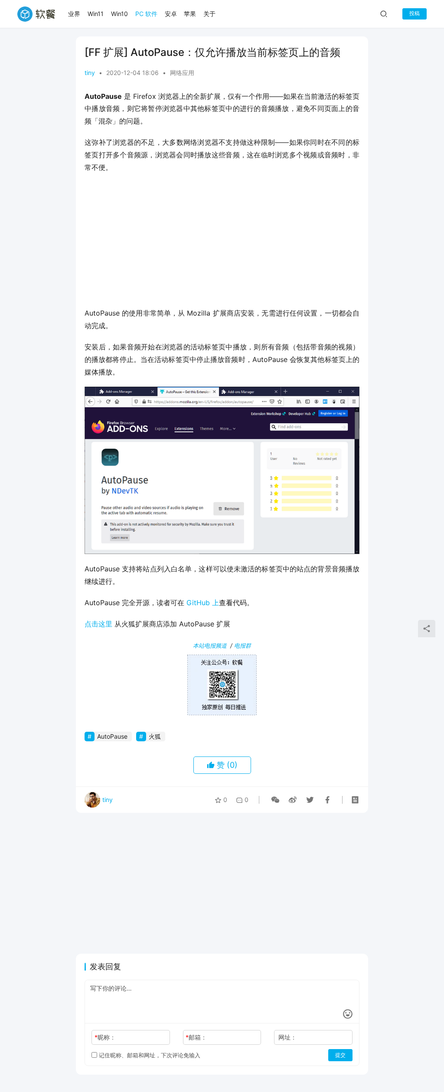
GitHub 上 (202, 602)
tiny (90, 72)
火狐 (155, 736)
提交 (340, 1055)
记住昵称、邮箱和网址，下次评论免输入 (148, 1055)
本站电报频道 (210, 645)
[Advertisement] (222, 242)
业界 (74, 13)
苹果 (190, 13)
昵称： (105, 1037)
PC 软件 (146, 13)
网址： (287, 1037)
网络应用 (182, 72)
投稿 (414, 13)
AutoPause (112, 736)
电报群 (242, 645)
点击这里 (98, 623)
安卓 (171, 13)
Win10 (119, 13)
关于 (209, 13)
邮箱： (196, 1037)
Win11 (96, 13)
